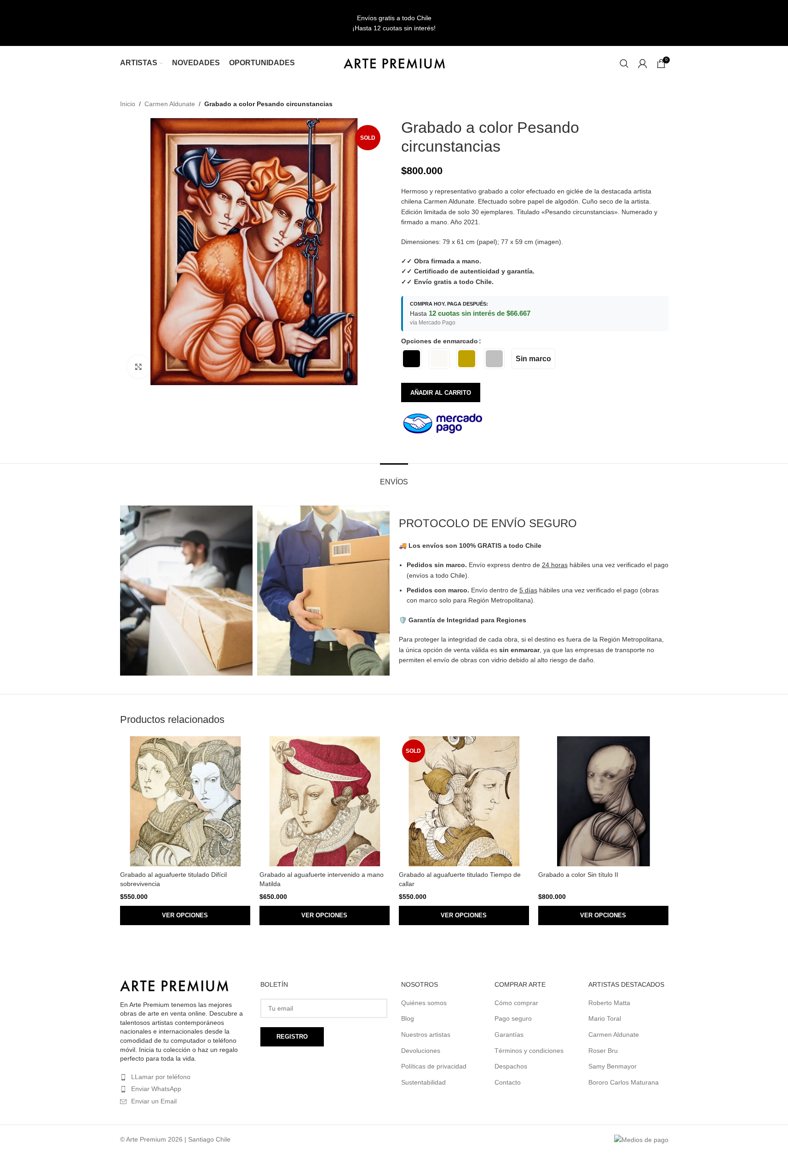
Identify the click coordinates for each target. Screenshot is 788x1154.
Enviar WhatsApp (156, 1088)
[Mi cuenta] (642, 63)
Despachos (511, 1066)
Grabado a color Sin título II (578, 874)
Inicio (127, 104)
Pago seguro (513, 1018)
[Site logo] (394, 62)
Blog (407, 1018)
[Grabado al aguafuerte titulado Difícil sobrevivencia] (185, 801)
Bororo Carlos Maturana (623, 1082)
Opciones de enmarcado (439, 341)
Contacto (508, 1082)
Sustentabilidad (423, 1082)
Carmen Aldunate (169, 104)
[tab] (394, 477)
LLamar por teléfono (160, 1076)
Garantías (509, 1034)
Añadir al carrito (440, 392)
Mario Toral (604, 1018)
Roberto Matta (609, 1002)
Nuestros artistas (425, 1034)
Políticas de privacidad (433, 1066)
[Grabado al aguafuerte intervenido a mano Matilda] (324, 801)
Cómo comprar (516, 1002)
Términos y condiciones (529, 1050)
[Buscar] (624, 63)
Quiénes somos (424, 1002)
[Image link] (174, 985)
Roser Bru (603, 1050)
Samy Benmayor (612, 1066)
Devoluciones (420, 1050)
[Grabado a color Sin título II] (603, 801)
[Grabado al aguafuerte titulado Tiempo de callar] (464, 801)
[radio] (411, 358)
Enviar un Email (154, 1101)
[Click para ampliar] (138, 366)
